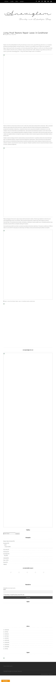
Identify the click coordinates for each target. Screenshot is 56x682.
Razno (5, 562)
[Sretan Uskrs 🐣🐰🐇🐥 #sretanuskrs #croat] (48, 576)
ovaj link (47, 227)
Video (5, 564)
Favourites (6, 549)
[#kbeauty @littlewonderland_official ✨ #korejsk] (16, 576)
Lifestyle (6, 558)
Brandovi (6, 543)
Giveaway (6, 551)
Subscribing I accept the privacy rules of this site (14, 594)
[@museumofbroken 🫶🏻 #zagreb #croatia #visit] (40, 576)
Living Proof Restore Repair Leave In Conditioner (16, 301)
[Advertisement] (28, 40)
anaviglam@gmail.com (28, 350)
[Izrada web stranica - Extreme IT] (47, 672)
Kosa (10, 34)
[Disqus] (28, 330)
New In (5, 560)
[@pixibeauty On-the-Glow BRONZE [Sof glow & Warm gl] (7, 576)
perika (28, 301)
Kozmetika (6, 553)
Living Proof (13, 34)
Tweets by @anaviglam (8, 666)
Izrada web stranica (44, 674)
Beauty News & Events (9, 541)
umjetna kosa (32, 301)
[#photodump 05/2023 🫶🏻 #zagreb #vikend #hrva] (32, 576)
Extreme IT (51, 674)
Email (4, 589)
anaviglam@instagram (28, 568)
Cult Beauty (27, 227)
